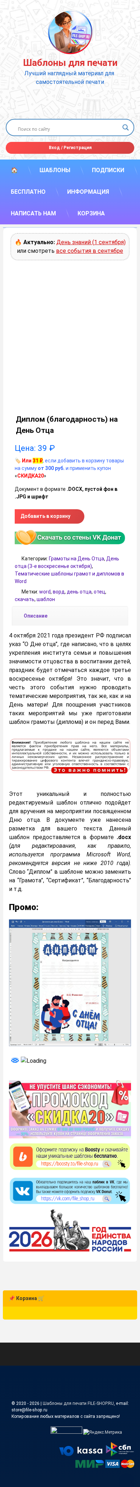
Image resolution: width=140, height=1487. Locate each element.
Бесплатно (28, 191)
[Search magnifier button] (126, 127)
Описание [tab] (35, 616)
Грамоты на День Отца (76, 558)
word (45, 592)
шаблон (46, 599)
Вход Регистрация (70, 147)
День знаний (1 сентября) (91, 242)
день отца (79, 592)
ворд (59, 592)
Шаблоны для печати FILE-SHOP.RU (78, 1403)
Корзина (91, 213)
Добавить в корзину (45, 516)
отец (99, 592)
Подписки (108, 170)
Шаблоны (54, 170)
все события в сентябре (89, 250)
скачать (24, 599)
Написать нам (33, 213)
